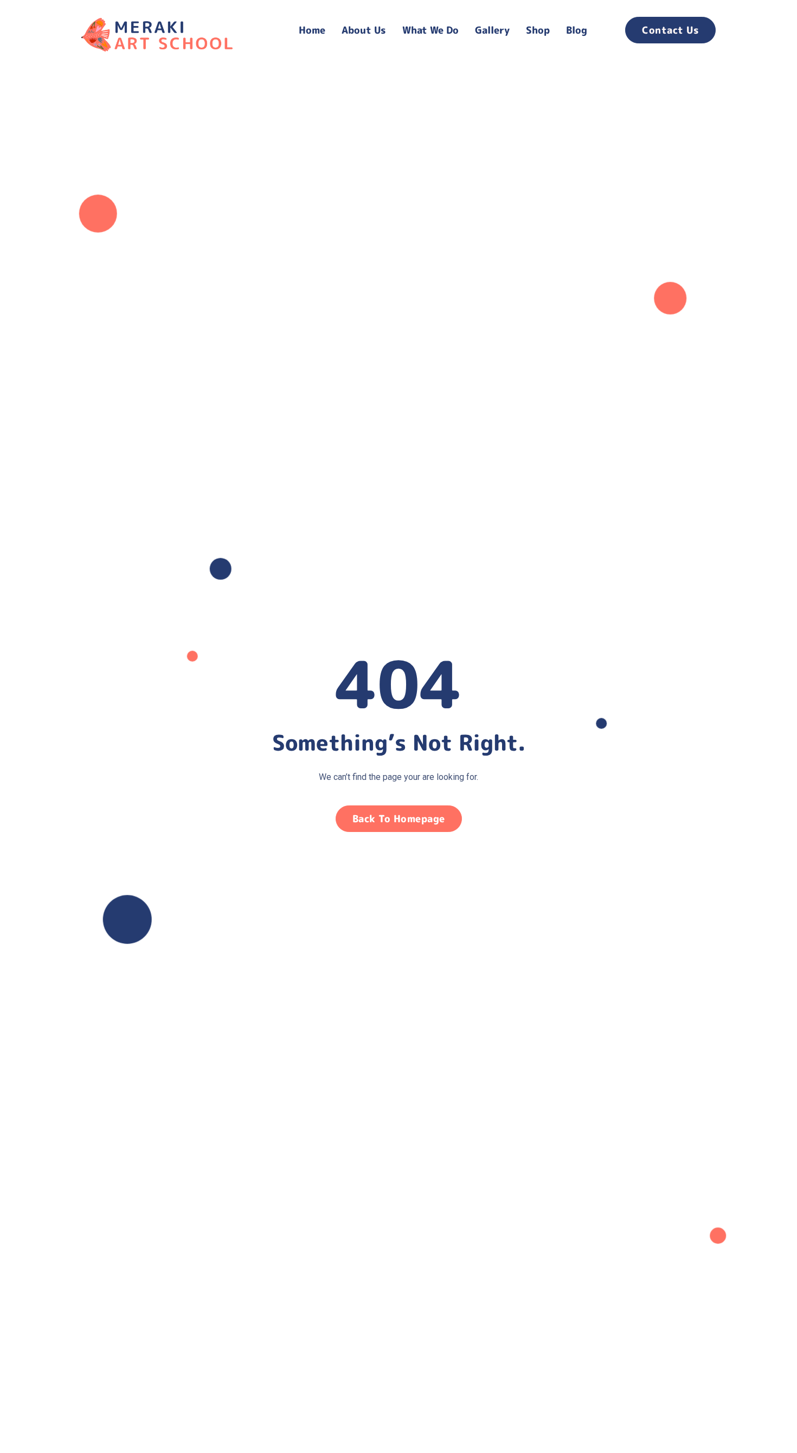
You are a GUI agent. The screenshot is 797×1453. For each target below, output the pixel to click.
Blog (576, 30)
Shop (538, 30)
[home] (176, 30)
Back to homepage (398, 818)
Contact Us (670, 30)
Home (312, 30)
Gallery (492, 30)
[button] (363, 30)
